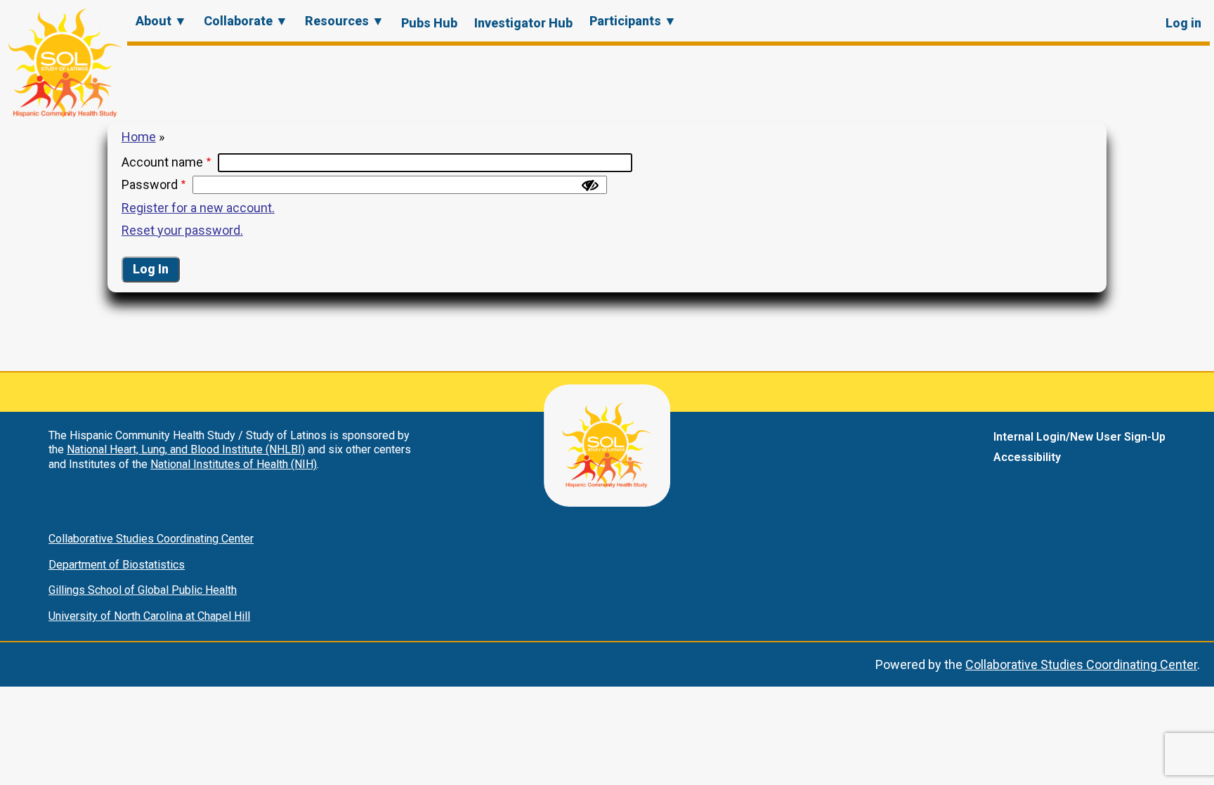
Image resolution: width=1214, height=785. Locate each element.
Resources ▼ (344, 20)
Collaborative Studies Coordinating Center (151, 538)
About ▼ (161, 20)
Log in (1183, 22)
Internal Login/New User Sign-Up (1079, 436)
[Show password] (590, 185)
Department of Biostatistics (116, 564)
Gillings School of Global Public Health (142, 590)
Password (150, 184)
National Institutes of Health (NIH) (233, 464)
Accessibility (1027, 457)
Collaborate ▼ (246, 20)
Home (139, 136)
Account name (162, 162)
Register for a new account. (198, 207)
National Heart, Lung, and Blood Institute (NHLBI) (186, 449)
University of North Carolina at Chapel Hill (149, 616)
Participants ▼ (633, 20)
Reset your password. (182, 230)
